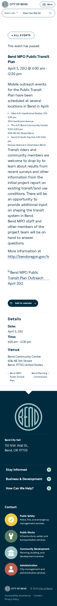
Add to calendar (23, 303)
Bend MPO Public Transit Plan (17, 377)
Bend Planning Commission (39, 375)
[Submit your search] (50, 13)
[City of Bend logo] (15, 4)
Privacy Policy (12, 599)
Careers (38, 595)
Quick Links (9, 13)
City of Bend (45, 588)
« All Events (21, 35)
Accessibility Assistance (18, 595)
